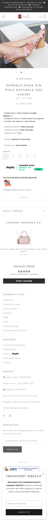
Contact (7, 362)
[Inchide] (43, 474)
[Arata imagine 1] (21, 72)
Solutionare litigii (10, 326)
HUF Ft (22, 462)
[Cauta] (40, 16)
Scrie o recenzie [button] (24, 280)
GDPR (5, 317)
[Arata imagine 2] (24, 72)
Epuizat (24, 197)
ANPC (5, 321)
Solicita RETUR (9, 349)
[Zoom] (42, 27)
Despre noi (8, 300)
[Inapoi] (16, 72)
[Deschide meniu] (3, 16)
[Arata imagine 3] (26, 72)
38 (20, 156)
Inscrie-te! (24, 512)
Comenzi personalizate (14, 345)
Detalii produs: (13, 211)
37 (13, 156)
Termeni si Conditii (11, 304)
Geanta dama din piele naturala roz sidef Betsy (24, 250)
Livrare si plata (10, 308)
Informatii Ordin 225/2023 (15, 330)
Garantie (7, 313)
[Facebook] (4, 415)
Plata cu (7, 353)
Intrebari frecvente (12, 358)
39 (27, 156)
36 (5, 156)
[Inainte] (31, 72)
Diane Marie (24, 78)
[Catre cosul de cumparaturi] (45, 16)
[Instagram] (10, 415)
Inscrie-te (12, 449)
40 (34, 156)
